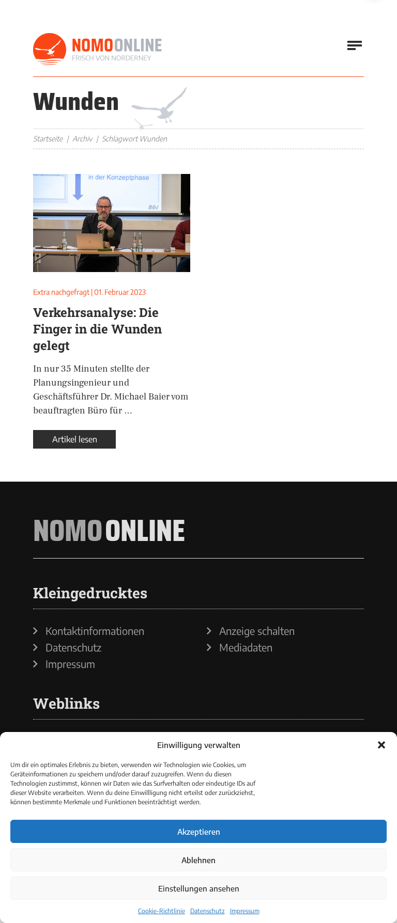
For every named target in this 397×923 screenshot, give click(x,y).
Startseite (48, 138)
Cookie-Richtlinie (161, 911)
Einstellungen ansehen (198, 888)
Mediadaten (245, 647)
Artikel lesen (74, 439)
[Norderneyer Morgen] (97, 49)
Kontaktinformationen (94, 631)
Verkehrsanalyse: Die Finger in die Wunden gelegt (97, 329)
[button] (381, 745)
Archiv (82, 138)
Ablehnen (198, 860)
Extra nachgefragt (61, 292)
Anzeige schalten (257, 631)
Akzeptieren (198, 831)
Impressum (244, 911)
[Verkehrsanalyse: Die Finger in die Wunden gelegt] (111, 223)
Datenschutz (207, 911)
